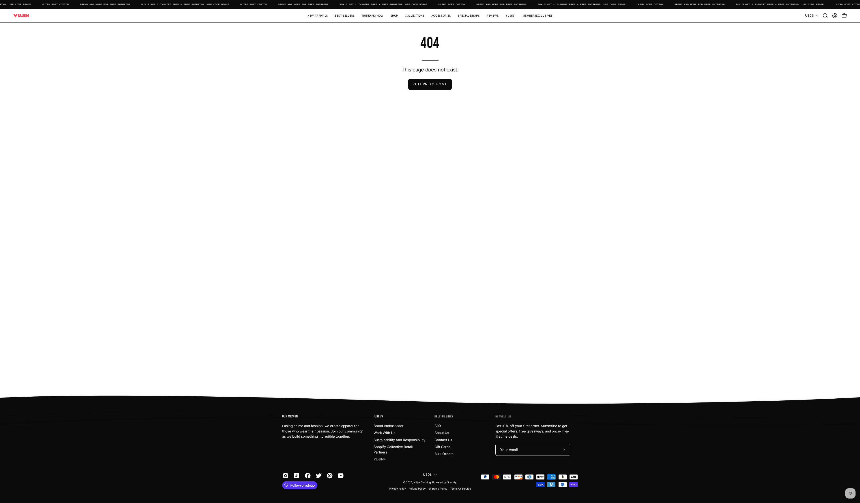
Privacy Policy (397, 488)
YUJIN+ (380, 459)
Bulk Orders (444, 454)
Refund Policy (417, 488)
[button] (394, 15)
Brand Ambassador (389, 426)
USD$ (809, 15)
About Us (441, 433)
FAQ (437, 426)
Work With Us (384, 433)
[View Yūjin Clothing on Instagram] (284, 475)
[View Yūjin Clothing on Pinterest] (328, 475)
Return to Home (430, 84)
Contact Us (443, 440)
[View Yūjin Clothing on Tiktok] (295, 475)
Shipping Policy (437, 488)
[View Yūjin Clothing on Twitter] (317, 475)
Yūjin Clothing (422, 482)
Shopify (451, 482)
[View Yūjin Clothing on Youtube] (339, 475)
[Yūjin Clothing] (21, 15)
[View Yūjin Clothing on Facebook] (307, 475)
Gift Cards (442, 447)
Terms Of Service (460, 488)
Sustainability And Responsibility (399, 440)
